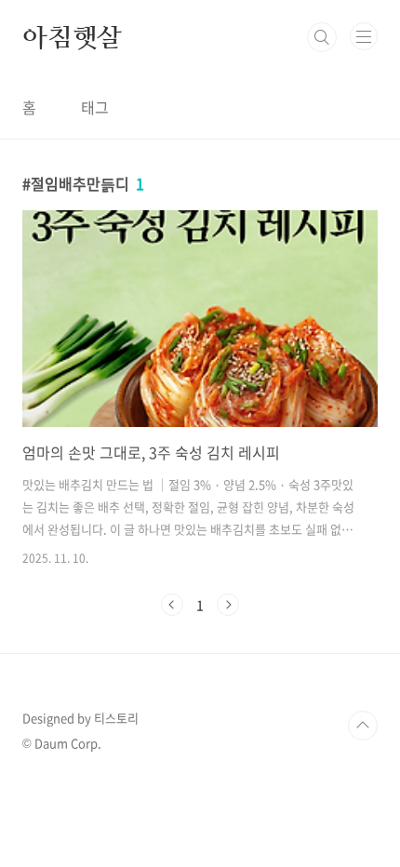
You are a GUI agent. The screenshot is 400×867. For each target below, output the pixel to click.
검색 (322, 37)
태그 (95, 107)
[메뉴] (364, 36)
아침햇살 (72, 37)
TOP (363, 725)
